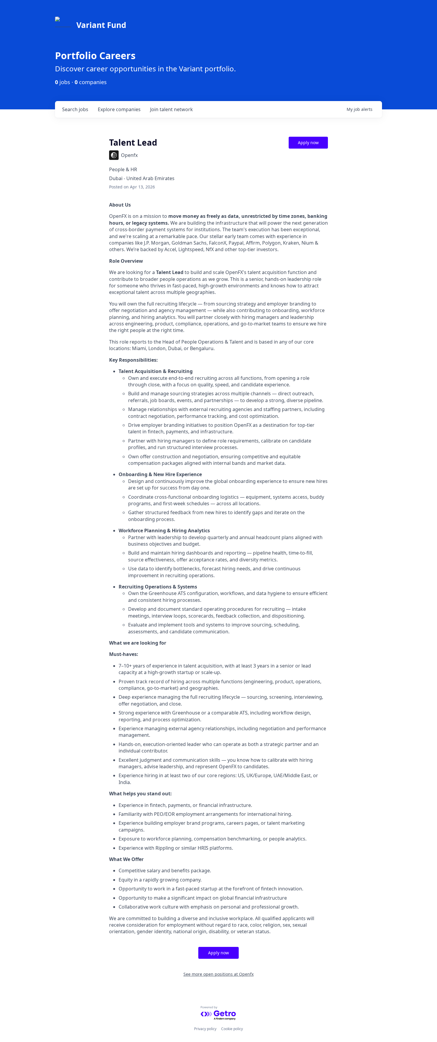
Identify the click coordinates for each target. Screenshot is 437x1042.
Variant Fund (101, 25)
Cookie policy (232, 1028)
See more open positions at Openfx (218, 974)
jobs (75, 109)
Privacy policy (205, 1028)
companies (119, 109)
